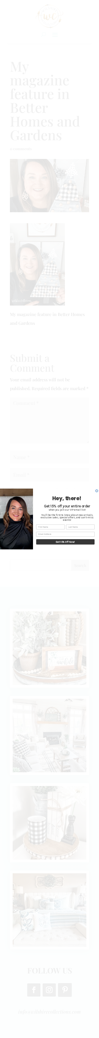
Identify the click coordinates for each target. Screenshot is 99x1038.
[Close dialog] (96, 490)
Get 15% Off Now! (65, 541)
